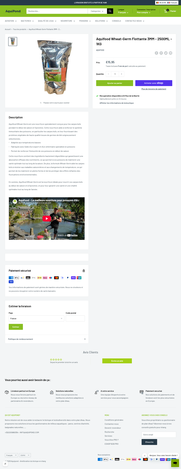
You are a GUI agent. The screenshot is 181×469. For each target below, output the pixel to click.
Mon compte (142, 12)
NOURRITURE (66, 21)
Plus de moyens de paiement (153, 89)
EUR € (23, 455)
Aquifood (100, 50)
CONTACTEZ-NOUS (133, 21)
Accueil (8, 29)
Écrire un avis (117, 361)
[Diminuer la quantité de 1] (108, 74)
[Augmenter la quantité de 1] (121, 74)
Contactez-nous (112, 424)
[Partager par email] (170, 53)
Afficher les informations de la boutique (117, 103)
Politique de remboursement (20, 339)
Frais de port (123, 66)
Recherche (109, 432)
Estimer (15, 327)
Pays (11, 313)
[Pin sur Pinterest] (161, 53)
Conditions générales (114, 420)
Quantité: (100, 74)
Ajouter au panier (114, 83)
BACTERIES (26, 21)
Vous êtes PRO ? (112, 440)
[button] (166, 3)
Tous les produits (19, 29)
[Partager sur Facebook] (156, 53)
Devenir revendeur (113, 428)
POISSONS (83, 21)
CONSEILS (116, 21)
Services (108, 436)
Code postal (71, 313)
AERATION (9, 21)
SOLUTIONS (100, 21)
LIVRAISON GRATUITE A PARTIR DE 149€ (90, 2)
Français (9, 455)
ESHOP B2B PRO (111, 444)
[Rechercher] (110, 11)
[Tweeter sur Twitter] (166, 53)
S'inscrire (149, 442)
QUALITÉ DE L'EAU (46, 21)
